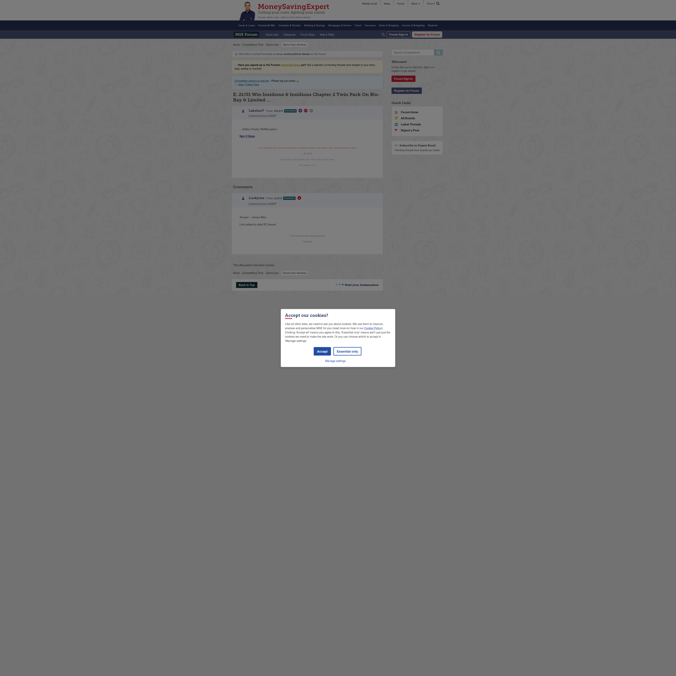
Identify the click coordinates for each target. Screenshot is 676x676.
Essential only (347, 351)
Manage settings (335, 361)
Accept (322, 351)
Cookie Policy (373, 328)
